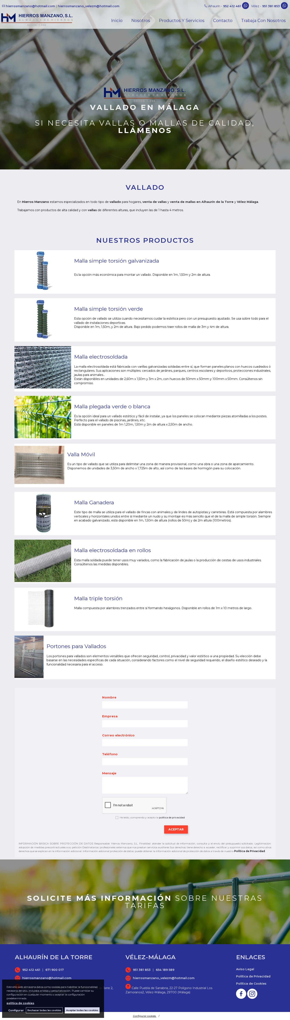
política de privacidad (172, 817)
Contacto (222, 20)
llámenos (145, 130)
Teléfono (110, 754)
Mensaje (109, 773)
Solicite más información (99, 898)
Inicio (116, 20)
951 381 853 (271, 6)
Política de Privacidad (249, 851)
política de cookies (20, 1003)
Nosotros (140, 20)
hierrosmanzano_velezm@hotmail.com (88, 6)
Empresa (110, 716)
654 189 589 (165, 970)
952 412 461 (232, 6)
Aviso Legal (245, 969)
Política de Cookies (251, 983)
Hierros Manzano (35, 202)
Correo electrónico (118, 735)
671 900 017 (54, 970)
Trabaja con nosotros (263, 20)
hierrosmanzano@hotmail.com (30, 6)
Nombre (109, 697)
